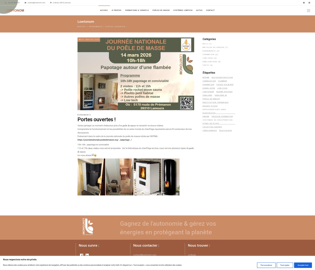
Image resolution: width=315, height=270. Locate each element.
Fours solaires (225, 84)
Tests (206, 65)
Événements (96, 26)
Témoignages (210, 130)
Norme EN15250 (224, 92)
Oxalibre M (221, 95)
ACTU (205, 44)
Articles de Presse (213, 47)
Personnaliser (266, 265)
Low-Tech (208, 58)
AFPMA (206, 77)
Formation (208, 54)
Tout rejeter (285, 265)
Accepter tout (303, 265)
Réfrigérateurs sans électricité (214, 111)
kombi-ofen (209, 88)
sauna (206, 116)
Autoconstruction (222, 77)
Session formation (222, 116)
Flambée (222, 81)
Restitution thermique (216, 102)
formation (208, 84)
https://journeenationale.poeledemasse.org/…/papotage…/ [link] (105, 140)
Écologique (225, 130)
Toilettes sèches (212, 127)
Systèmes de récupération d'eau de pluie (218, 121)
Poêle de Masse (211, 99)
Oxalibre (208, 95)
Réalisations (210, 62)
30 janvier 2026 (89, 39)
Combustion (209, 81)
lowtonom (208, 92)
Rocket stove (210, 106)
